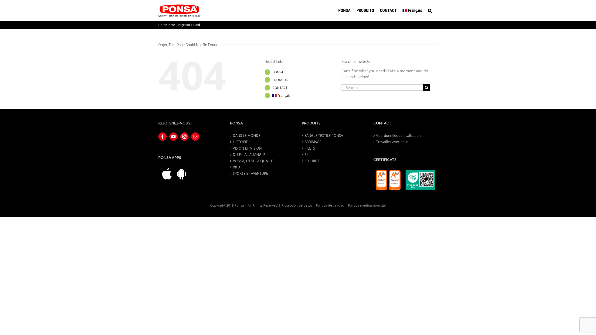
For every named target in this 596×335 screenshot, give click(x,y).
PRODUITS (280, 79)
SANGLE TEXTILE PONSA (324, 135)
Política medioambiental (367, 205)
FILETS (310, 148)
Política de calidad (330, 205)
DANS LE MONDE (246, 135)
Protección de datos (296, 205)
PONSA (277, 72)
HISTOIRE (240, 141)
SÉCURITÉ (312, 160)
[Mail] (195, 136)
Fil (306, 154)
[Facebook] (162, 136)
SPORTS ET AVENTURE (250, 173)
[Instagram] (184, 136)
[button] (430, 10)
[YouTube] (173, 136)
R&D (236, 167)
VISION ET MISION (247, 148)
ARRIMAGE (313, 141)
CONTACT (280, 87)
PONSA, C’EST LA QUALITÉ (253, 160)
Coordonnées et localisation (398, 135)
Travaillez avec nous (392, 141)
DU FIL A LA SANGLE (249, 154)
